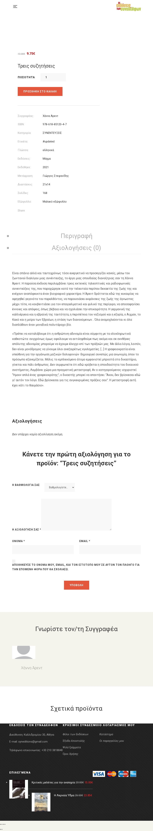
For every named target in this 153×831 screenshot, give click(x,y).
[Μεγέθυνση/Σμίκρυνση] (0, 824)
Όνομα (18, 541)
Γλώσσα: (23, 150)
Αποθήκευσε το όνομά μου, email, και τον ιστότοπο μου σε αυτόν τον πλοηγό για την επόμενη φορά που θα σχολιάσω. (76, 567)
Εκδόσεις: (24, 158)
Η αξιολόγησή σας (26, 529)
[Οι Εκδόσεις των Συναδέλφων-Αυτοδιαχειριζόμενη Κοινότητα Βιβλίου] (128, 6)
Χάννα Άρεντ (50, 116)
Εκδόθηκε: (24, 167)
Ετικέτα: (23, 141)
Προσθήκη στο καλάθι (40, 91)
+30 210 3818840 (52, 750)
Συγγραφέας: (26, 116)
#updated (48, 141)
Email (84, 541)
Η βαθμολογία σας (26, 484)
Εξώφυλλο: (25, 201)
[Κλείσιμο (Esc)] (4, 824)
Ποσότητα (26, 77)
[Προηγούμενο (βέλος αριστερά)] (0, 829)
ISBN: (21, 124)
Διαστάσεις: (25, 184)
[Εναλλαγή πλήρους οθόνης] (1, 824)
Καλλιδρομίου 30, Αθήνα (39, 734)
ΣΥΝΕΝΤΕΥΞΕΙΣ (52, 133)
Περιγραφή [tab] (77, 235)
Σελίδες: (23, 193)
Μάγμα (47, 158)
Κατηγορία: (24, 133)
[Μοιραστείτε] (3, 824)
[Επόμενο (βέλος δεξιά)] (1, 829)
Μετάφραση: (25, 176)
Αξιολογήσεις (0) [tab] (76, 247)
